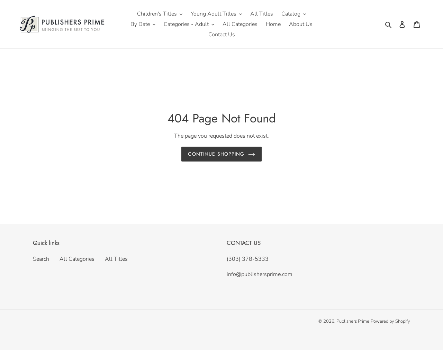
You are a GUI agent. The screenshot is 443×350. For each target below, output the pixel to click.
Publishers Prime (352, 321)
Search (41, 259)
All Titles (116, 259)
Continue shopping (216, 153)
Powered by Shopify (390, 321)
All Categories (77, 259)
